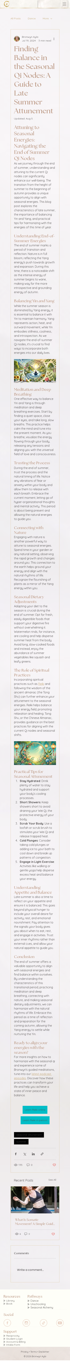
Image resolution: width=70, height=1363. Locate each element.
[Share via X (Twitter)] (24, 1154)
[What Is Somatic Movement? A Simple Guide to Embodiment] (35, 1199)
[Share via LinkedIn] (33, 1154)
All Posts (16, 18)
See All (52, 1179)
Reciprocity (12, 1335)
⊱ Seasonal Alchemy (40, 1307)
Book (9, 1303)
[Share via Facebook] (15, 1154)
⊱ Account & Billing (14, 1341)
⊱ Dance (33, 1300)
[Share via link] (42, 1154)
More (46, 18)
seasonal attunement (29, 1134)
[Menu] (64, 4)
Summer (21, 1141)
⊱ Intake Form (11, 1344)
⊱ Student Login (13, 1338)
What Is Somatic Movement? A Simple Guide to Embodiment (35, 1222)
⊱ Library (9, 1300)
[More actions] (54, 39)
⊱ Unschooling (36, 1304)
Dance (32, 18)
